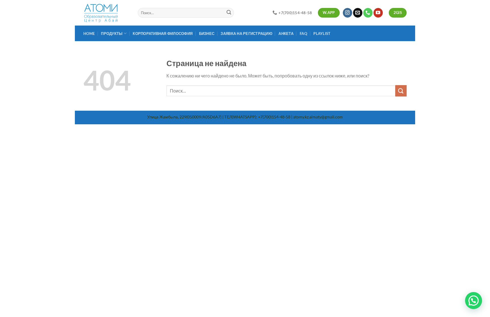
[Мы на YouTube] (378, 13)
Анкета (285, 33)
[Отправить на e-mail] (357, 13)
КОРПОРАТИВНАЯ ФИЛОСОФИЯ (163, 33)
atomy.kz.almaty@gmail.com (318, 116)
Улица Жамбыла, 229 (166, 116)
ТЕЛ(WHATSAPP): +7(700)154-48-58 (257, 116)
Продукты (111, 33)
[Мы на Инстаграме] (347, 13)
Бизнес (207, 33)
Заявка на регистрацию (246, 33)
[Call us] (368, 13)
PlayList (321, 33)
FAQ (303, 33)
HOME (89, 33)
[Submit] (229, 13)
